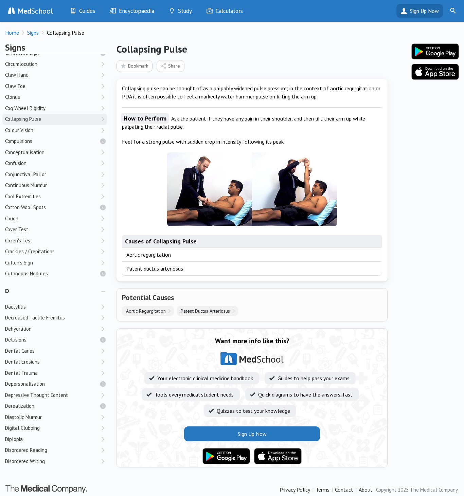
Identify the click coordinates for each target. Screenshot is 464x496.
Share (174, 66)
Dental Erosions (22, 362)
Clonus (12, 97)
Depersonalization (25, 384)
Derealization (19, 406)
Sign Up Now (424, 10)
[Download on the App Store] (278, 456)
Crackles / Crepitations (30, 251)
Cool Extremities (23, 196)
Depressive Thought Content (36, 395)
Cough (11, 218)
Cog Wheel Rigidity (25, 108)
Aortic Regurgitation (146, 311)
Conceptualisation (24, 152)
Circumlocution (21, 64)
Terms (322, 489)
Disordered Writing (25, 461)
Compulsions (18, 141)
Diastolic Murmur (23, 417)
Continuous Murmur (26, 185)
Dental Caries (20, 351)
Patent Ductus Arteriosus (205, 311)
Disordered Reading (26, 450)
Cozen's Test (18, 240)
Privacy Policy (295, 489)
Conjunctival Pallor (25, 174)
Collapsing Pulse (23, 119)
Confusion (15, 163)
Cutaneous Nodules (26, 273)
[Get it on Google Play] (226, 456)
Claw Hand (17, 75)
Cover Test (16, 229)
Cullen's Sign (19, 262)
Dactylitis (15, 307)
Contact (344, 489)
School (35, 11)
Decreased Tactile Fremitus (35, 317)
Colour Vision (19, 130)
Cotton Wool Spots (25, 207)
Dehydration (18, 329)
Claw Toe (15, 86)
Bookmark (138, 66)
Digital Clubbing (22, 428)
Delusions (15, 339)
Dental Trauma (21, 373)
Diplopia (14, 439)
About (366, 489)
